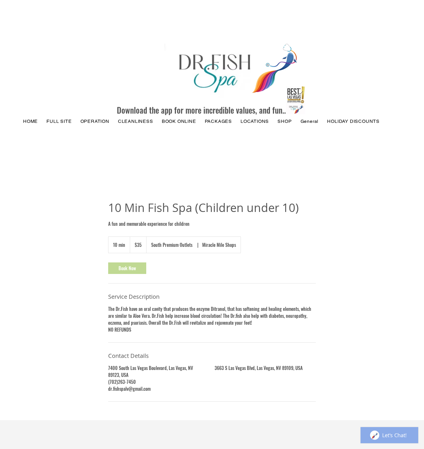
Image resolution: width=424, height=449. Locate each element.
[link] (127, 268)
